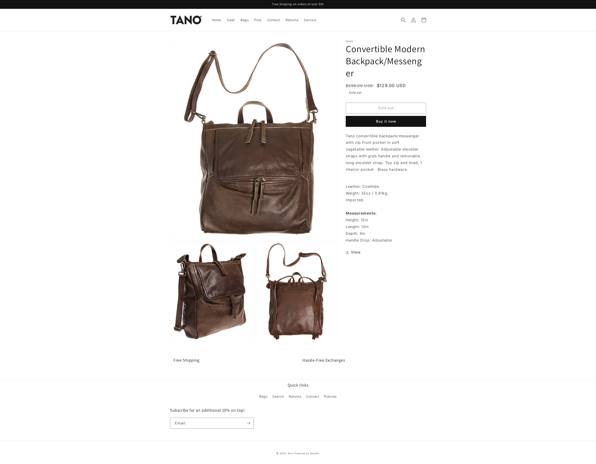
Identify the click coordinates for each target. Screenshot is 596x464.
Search (278, 396)
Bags (263, 396)
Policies (330, 396)
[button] (403, 20)
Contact (312, 396)
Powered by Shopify (307, 453)
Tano (291, 453)
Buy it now (386, 121)
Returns (295, 396)
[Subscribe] (248, 423)
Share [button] (356, 252)
